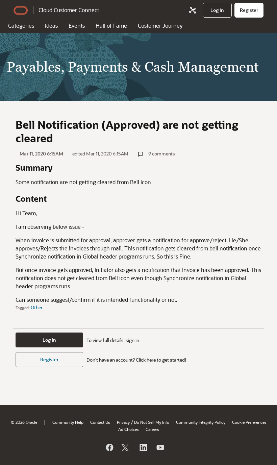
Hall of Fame (111, 25)
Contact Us (100, 422)
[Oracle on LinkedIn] (142, 447)
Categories (21, 25)
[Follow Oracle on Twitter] (126, 447)
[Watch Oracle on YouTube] (159, 447)
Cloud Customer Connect (69, 10)
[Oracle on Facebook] (109, 447)
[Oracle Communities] (192, 10)
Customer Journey (160, 25)
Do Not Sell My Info (151, 422)
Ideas (51, 25)
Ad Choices (128, 429)
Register (49, 359)
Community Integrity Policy (200, 422)
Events (77, 25)
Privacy (123, 422)
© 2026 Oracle (24, 422)
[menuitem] (217, 10)
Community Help (67, 422)
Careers (152, 429)
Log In (49, 340)
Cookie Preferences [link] (249, 422)
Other (37, 307)
